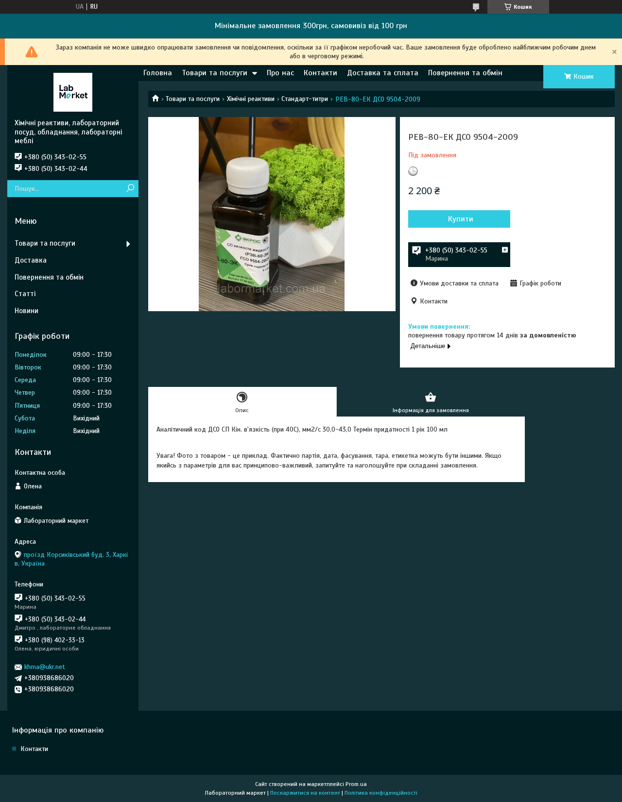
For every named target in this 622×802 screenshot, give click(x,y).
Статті (25, 293)
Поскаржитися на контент (305, 792)
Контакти (320, 73)
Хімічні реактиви (251, 99)
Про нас (280, 73)
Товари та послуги (214, 73)
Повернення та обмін (465, 73)
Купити (460, 219)
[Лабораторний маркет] (73, 91)
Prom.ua (356, 784)
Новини (26, 310)
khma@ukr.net (44, 667)
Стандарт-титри (304, 99)
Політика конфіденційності (381, 792)
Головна (157, 73)
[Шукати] (129, 188)
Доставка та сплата (382, 73)
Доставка (31, 260)
